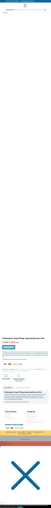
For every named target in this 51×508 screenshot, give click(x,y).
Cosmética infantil (32, 418)
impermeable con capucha (7, 370)
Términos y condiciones (38, 432)
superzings (26, 370)
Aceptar (20, 507)
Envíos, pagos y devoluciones (25, 433)
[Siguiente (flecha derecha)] (1, 504)
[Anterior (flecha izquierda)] (0, 504)
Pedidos (7, 416)
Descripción (8, 387)
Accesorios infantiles (20, 369)
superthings (21, 370)
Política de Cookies (21, 432)
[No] (22, 507)
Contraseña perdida (10, 418)
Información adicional (23, 387)
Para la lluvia (27, 369)
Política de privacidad (10, 432)
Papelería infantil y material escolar (35, 422)
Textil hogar (30, 420)
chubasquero (44, 369)
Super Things (33, 369)
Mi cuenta (8, 414)
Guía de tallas (8, 347)
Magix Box (16, 370)
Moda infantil (31, 414)
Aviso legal (29, 432)
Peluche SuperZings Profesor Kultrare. (19, 359)
